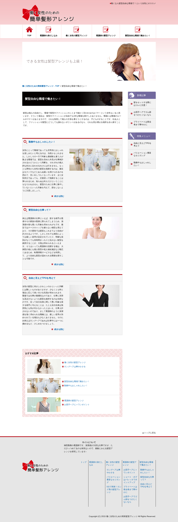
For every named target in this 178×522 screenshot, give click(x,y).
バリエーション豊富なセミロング (142, 154)
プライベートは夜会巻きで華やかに (142, 123)
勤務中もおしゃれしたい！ (142, 163)
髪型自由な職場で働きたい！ (137, 35)
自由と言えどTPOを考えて (142, 144)
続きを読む (59, 196)
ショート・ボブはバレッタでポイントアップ (130, 479)
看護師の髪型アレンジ (106, 35)
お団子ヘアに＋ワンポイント (77, 404)
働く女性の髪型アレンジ (76, 35)
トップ (83, 462)
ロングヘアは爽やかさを (75, 366)
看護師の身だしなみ (48, 35)
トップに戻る (150, 433)
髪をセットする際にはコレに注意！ (142, 103)
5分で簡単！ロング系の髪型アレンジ (114, 489)
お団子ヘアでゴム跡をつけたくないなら (142, 113)
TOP (29, 35)
